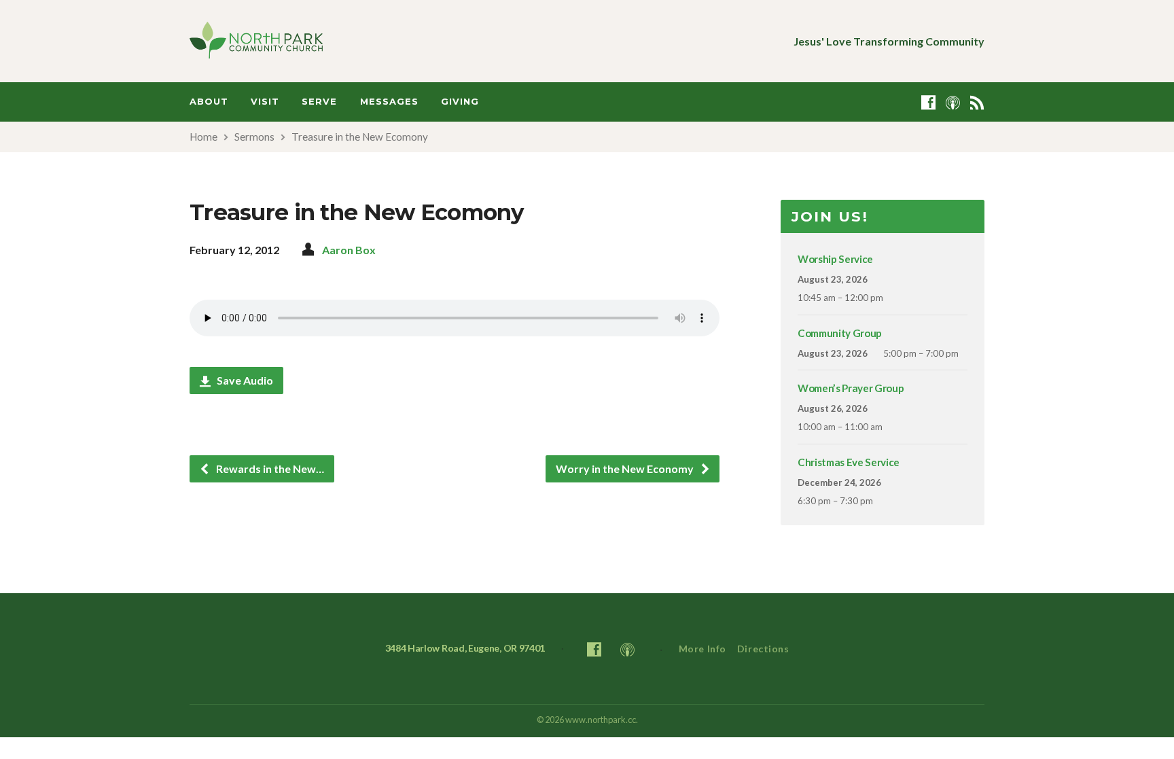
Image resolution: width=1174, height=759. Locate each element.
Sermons (254, 136)
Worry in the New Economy (626, 468)
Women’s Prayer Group (851, 388)
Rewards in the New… (269, 468)
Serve (319, 101)
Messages (389, 101)
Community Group (840, 333)
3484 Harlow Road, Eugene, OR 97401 (465, 648)
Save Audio (244, 380)
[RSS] (977, 102)
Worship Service (835, 259)
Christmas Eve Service (849, 462)
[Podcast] (953, 102)
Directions (763, 648)
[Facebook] (928, 102)
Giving (460, 101)
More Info (702, 648)
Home (203, 136)
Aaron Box (349, 249)
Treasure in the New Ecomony (359, 136)
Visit (265, 101)
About (209, 101)
